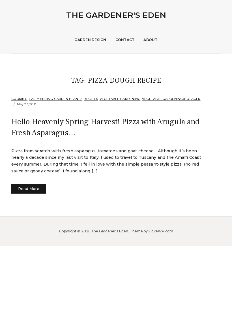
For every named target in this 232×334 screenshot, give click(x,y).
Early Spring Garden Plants (55, 99)
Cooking (19, 99)
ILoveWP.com (161, 231)
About (150, 40)
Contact (125, 40)
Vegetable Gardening (120, 99)
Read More (28, 188)
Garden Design (90, 40)
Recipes (91, 99)
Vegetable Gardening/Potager (171, 99)
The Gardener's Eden (116, 15)
